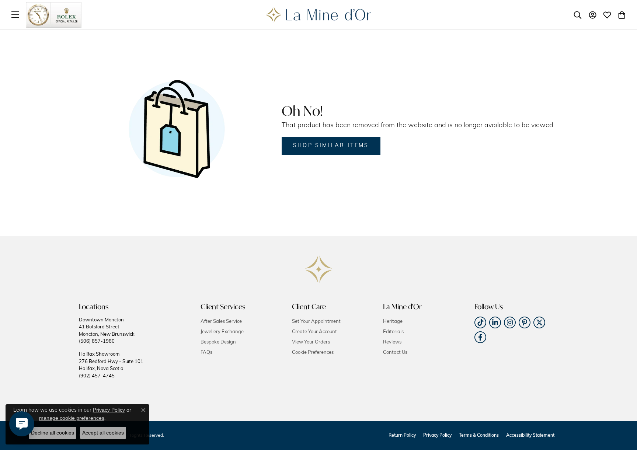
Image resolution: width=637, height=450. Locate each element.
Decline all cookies (52, 433)
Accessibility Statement (530, 435)
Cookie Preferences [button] (313, 352)
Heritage (393, 321)
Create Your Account (314, 331)
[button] (577, 14)
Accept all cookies (103, 433)
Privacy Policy (437, 435)
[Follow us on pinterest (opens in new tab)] (524, 322)
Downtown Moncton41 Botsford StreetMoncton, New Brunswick (107, 331)
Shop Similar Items (331, 146)
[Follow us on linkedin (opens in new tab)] (495, 322)
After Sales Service (221, 321)
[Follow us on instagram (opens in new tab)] (510, 322)
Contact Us (395, 352)
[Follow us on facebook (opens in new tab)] (480, 337)
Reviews (392, 342)
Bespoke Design (218, 342)
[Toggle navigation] (15, 14)
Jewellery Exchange (222, 331)
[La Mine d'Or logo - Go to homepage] (318, 14)
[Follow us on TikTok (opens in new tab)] (480, 322)
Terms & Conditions (479, 435)
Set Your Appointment (316, 321)
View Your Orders (311, 342)
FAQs (206, 352)
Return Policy (402, 435)
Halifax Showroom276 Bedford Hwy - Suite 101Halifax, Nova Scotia (111, 365)
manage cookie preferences (71, 418)
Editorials (393, 331)
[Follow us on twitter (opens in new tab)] (539, 322)
